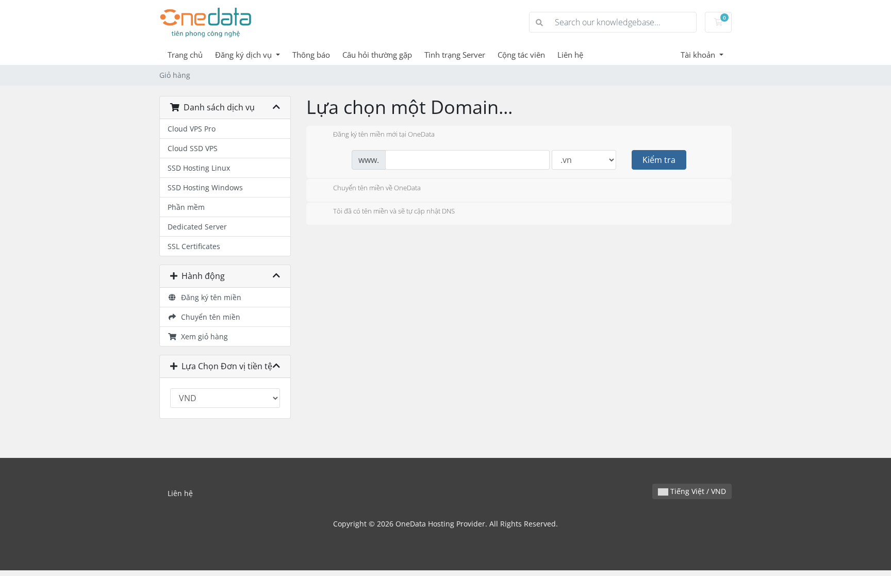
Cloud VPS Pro (192, 129)
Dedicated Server (197, 227)
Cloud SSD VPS (193, 148)
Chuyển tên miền (208, 317)
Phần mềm (186, 207)
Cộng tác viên (521, 55)
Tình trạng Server (454, 55)
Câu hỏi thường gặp (377, 55)
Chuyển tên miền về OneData (377, 187)
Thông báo (311, 55)
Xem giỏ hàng (202, 336)
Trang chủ (185, 55)
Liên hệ (570, 55)
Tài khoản (699, 55)
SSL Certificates (194, 246)
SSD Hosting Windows (205, 187)
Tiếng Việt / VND (697, 491)
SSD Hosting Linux (199, 168)
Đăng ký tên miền (209, 297)
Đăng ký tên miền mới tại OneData (384, 134)
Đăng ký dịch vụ (244, 55)
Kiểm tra (658, 160)
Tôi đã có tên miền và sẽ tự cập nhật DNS (394, 211)
